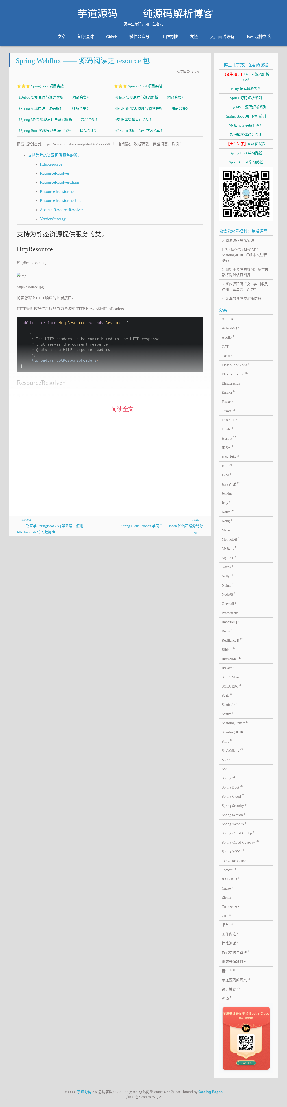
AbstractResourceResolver (61, 209)
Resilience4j (232, 640)
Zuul (226, 915)
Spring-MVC (233, 851)
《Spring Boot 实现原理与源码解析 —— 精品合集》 (57, 131)
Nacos (228, 566)
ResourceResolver (54, 173)
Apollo (228, 337)
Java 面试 (231, 484)
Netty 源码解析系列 (246, 89)
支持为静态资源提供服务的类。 (54, 155)
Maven (228, 530)
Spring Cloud (233, 796)
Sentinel (229, 704)
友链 (194, 36)
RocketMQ (231, 658)
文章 (62, 36)
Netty (227, 576)
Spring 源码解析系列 (246, 98)
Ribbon (228, 649)
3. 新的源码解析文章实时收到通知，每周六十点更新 (245, 286)
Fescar (227, 401)
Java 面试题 (246, 144)
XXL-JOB (230, 879)
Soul (226, 768)
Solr (226, 759)
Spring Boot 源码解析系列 (246, 116)
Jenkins (228, 493)
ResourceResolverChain (59, 182)
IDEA (227, 447)
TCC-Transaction (235, 860)
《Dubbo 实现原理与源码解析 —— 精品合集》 (53, 97)
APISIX (229, 318)
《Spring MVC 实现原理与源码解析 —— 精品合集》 (58, 120)
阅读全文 (122, 409)
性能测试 (230, 943)
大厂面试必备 (222, 36)
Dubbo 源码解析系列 (246, 77)
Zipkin (228, 897)
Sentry (227, 713)
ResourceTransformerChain (62, 200)
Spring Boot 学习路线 (246, 153)
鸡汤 (226, 998)
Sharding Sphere (235, 722)
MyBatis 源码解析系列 (246, 125)
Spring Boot (232, 787)
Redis (227, 631)
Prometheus (231, 612)
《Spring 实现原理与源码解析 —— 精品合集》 (53, 108)
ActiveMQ (230, 328)
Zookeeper (230, 906)
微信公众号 (139, 36)
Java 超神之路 (258, 36)
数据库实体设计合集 (246, 135)
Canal (227, 355)
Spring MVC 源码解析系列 (246, 107)
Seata (227, 695)
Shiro (227, 741)
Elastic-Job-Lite (235, 374)
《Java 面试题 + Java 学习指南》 (139, 131)
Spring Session (233, 814)
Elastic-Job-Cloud (235, 364)
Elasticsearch (232, 383)
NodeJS (228, 594)
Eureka (228, 392)
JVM (226, 475)
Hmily (227, 429)
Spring (228, 778)
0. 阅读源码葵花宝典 (238, 240)
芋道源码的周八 (236, 980)
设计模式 (231, 989)
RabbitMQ (230, 621)
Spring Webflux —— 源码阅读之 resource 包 (83, 61)
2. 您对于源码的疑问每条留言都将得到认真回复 (245, 272)
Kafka (228, 511)
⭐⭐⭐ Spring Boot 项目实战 (40, 86)
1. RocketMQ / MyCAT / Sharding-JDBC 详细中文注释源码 (244, 255)
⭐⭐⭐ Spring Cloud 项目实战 (138, 86)
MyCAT (229, 557)
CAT (226, 346)
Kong (227, 520)
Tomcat (229, 869)
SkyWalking (232, 750)
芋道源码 (84, 1091)
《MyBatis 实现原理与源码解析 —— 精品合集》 (151, 108)
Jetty (226, 502)
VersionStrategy (53, 219)
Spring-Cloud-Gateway (240, 842)
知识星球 (86, 36)
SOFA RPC (231, 686)
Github (111, 36)
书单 (227, 924)
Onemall (229, 603)
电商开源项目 (234, 961)
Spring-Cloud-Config (238, 833)
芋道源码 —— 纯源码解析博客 (145, 13)
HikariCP (230, 419)
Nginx (227, 585)
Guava (228, 410)
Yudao (227, 888)
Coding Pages (210, 1091)
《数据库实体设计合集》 (133, 120)
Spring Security (234, 805)
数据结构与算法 (235, 952)
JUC (227, 465)
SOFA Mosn (232, 677)
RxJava (228, 667)
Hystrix (229, 438)
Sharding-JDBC (235, 732)
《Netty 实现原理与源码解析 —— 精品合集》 (149, 97)
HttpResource (51, 164)
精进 (228, 970)
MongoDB (230, 539)
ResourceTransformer (57, 191)
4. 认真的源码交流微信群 (241, 299)
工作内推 (170, 36)
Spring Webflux (234, 823)
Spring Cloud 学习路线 (246, 162)
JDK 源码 (230, 456)
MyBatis (229, 548)
